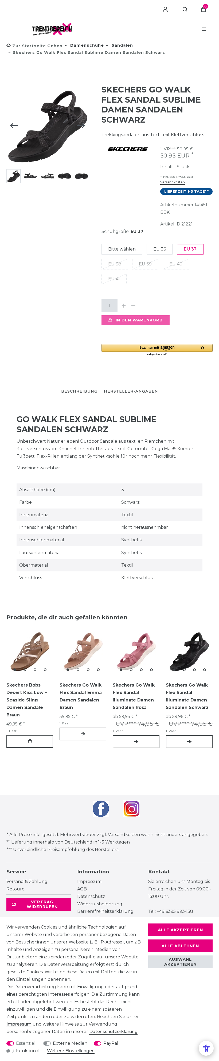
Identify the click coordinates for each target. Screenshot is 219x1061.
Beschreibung (79, 391)
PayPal (110, 1043)
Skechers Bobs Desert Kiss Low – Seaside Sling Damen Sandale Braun (26, 700)
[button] (157, 350)
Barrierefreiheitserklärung (105, 911)
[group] (29, 651)
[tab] (79, 392)
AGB (82, 888)
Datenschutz (91, 896)
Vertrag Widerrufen (42, 904)
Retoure (15, 888)
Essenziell (26, 1043)
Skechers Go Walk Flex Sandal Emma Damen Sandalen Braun (81, 696)
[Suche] (185, 9)
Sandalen (121, 45)
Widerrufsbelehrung (99, 903)
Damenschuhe (86, 45)
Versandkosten (172, 182)
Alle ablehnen (180, 945)
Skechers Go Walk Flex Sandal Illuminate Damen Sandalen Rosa (134, 696)
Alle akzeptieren (180, 929)
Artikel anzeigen (83, 734)
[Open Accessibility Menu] (206, 1048)
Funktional (28, 1050)
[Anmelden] (166, 9)
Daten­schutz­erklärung (113, 1031)
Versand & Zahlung (27, 881)
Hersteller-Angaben (131, 391)
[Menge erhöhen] (124, 305)
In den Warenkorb (139, 320)
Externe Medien (70, 1043)
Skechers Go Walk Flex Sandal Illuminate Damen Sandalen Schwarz (187, 696)
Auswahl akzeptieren (180, 962)
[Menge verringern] (133, 305)
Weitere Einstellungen (71, 1050)
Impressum (89, 881)
